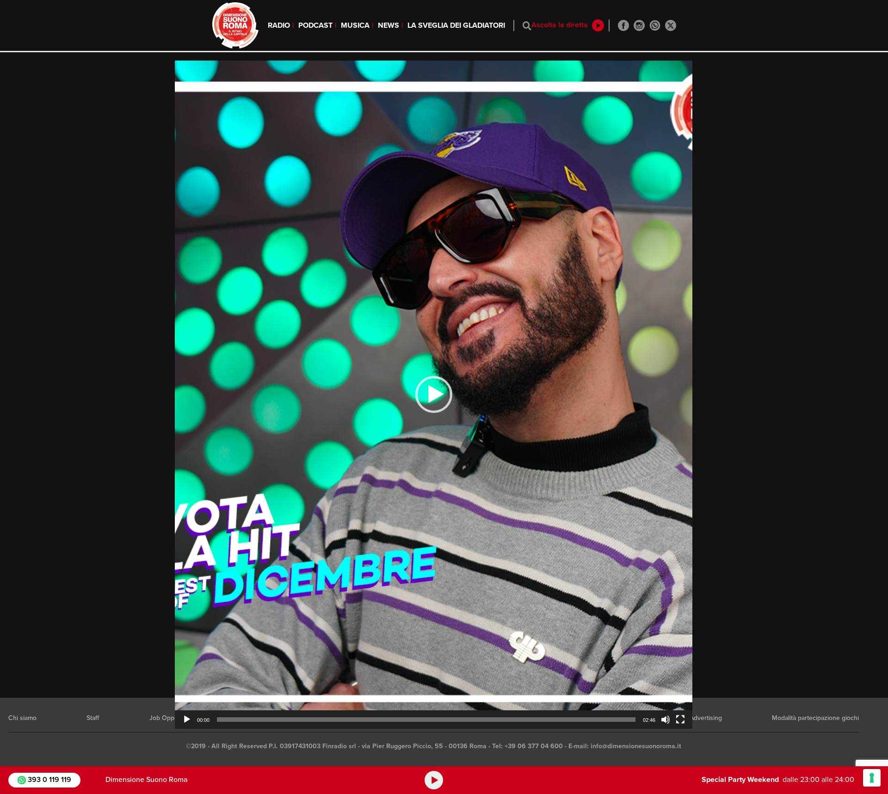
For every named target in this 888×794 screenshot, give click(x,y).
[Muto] (665, 719)
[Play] (186, 719)
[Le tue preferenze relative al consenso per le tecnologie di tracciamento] (872, 778)
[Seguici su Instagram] (639, 25)
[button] (433, 394)
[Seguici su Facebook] (623, 25)
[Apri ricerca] (527, 25)
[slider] (426, 719)
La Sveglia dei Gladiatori (456, 25)
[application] (433, 395)
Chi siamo (22, 718)
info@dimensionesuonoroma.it (636, 746)
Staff (92, 718)
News (388, 25)
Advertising (706, 718)
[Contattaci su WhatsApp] (654, 25)
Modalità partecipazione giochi (815, 718)
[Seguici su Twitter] (670, 25)
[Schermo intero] (680, 719)
